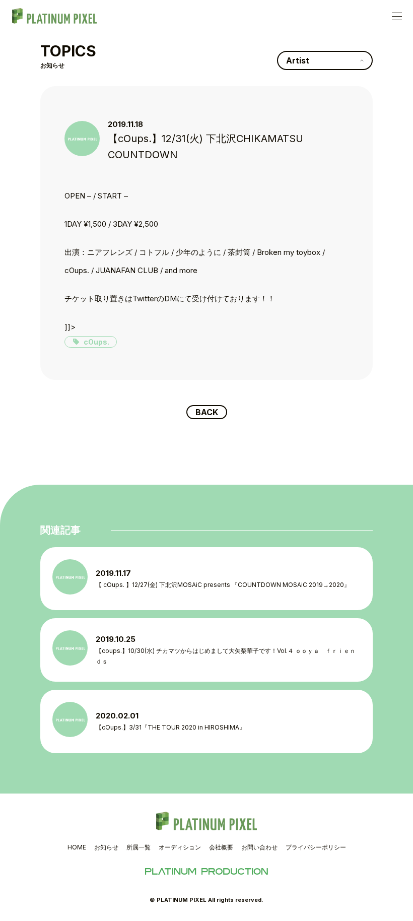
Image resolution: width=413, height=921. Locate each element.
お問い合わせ (259, 847)
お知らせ (106, 847)
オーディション (180, 847)
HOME (76, 847)
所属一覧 (138, 847)
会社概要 (221, 847)
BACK (206, 412)
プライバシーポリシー (316, 847)
